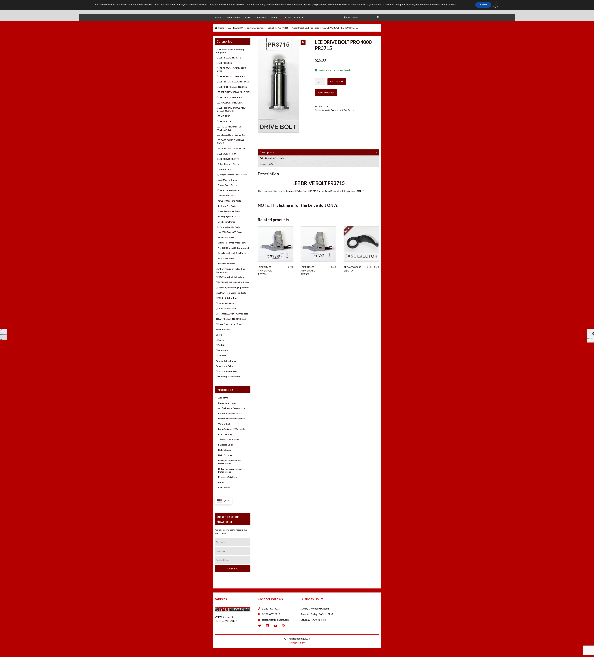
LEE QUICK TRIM (227, 153)
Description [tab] (267, 152)
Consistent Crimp (225, 366)
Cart (247, 17)
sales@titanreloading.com (275, 619)
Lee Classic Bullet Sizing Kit (231, 135)
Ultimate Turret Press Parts (231, 242)
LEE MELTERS (223, 116)
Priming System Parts (228, 216)
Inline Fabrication (227, 308)
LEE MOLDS (225, 121)
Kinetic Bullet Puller (226, 361)
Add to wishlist (326, 93)
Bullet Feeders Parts (228, 164)
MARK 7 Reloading (227, 298)
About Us (223, 397)
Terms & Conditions (228, 439)
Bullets (221, 345)
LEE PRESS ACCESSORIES (232, 76)
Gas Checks (222, 355)
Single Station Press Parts (233, 174)
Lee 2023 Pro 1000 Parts (229, 232)
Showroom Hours (227, 403)
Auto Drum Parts (226, 263)
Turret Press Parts (227, 185)
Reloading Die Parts (230, 227)
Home (218, 17)
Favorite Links (225, 444)
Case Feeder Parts (227, 195)
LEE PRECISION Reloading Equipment (246, 27)
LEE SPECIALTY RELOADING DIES (233, 92)
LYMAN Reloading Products (232, 292)
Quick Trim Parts (226, 221)
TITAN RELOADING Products (233, 313)
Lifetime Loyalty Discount (231, 418)
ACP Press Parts (225, 258)
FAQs (274, 17)
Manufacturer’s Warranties (232, 429)
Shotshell (223, 350)
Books (219, 334)
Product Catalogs (227, 477)
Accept (483, 4)
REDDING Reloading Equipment (234, 282)
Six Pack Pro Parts (226, 206)
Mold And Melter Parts (232, 190)
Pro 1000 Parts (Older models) (233, 248)
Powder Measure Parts (229, 200)
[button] (303, 42)
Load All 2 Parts (225, 169)
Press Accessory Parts (228, 211)
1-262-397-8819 (294, 17)
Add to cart (336, 81)
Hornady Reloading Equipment (233, 287)
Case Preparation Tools (230, 324)
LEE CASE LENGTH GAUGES (231, 148)
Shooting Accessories (229, 376)
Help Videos (224, 450)
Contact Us (224, 487)
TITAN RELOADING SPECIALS (231, 319)
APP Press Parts (225, 237)
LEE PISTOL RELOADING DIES (234, 81)
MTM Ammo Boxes (227, 371)
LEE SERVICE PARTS (278, 27)
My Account (233, 17)
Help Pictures (225, 455)
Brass (221, 340)
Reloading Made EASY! (230, 413)
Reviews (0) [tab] (267, 164)
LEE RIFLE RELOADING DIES (233, 87)
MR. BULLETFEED (227, 303)
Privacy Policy (225, 434)
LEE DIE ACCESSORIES (230, 97)
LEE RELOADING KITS (230, 57)
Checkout (261, 17)
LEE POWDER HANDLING (230, 102)
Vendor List (224, 423)
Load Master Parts (227, 180)
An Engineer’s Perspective (231, 408)
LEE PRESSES (225, 63)
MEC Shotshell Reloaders (231, 277)
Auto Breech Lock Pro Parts (305, 27)
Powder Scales (223, 329)
